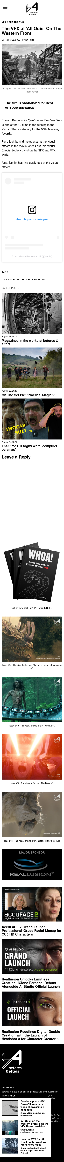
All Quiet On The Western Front (24, 279)
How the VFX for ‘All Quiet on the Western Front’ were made (33, 1142)
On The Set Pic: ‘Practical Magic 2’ (28, 395)
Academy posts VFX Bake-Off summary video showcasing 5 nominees (32, 1105)
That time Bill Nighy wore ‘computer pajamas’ (29, 447)
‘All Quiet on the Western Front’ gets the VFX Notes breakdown (34, 1124)
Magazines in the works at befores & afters (30, 342)
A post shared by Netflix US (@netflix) (32, 256)
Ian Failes (29, 39)
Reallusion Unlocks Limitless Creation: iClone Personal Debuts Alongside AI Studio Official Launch (31, 982)
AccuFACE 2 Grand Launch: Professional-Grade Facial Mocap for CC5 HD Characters (31, 930)
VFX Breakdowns (13, 22)
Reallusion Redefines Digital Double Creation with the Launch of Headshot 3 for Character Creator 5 (31, 1035)
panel (25, 150)
